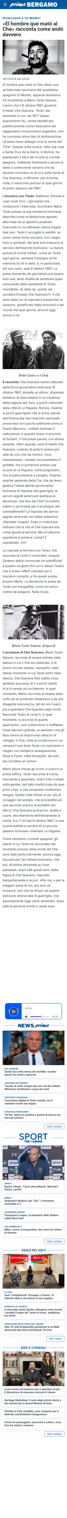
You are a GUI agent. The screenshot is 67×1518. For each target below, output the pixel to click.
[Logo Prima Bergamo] (33, 4)
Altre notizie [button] (54, 1126)
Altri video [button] (55, 1338)
